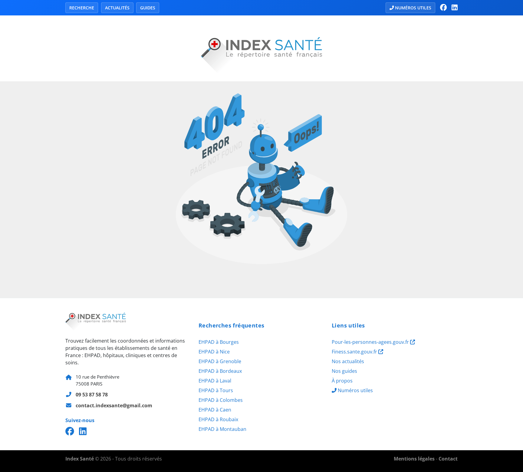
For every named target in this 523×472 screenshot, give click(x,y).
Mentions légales (414, 458)
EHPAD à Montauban (222, 429)
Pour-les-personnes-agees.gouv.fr (371, 342)
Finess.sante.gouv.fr (355, 351)
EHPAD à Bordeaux (220, 371)
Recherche (81, 8)
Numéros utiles (413, 8)
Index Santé (79, 458)
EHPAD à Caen (215, 409)
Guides (147, 8)
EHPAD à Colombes (221, 400)
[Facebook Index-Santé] (443, 7)
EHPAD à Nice (214, 351)
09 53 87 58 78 (92, 394)
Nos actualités (348, 361)
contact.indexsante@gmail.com (114, 405)
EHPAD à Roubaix (218, 419)
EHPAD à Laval (215, 380)
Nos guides (344, 371)
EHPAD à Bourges (219, 342)
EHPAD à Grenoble (220, 361)
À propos (342, 380)
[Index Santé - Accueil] (261, 47)
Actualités (117, 8)
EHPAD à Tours (216, 390)
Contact (448, 458)
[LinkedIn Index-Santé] (455, 7)
